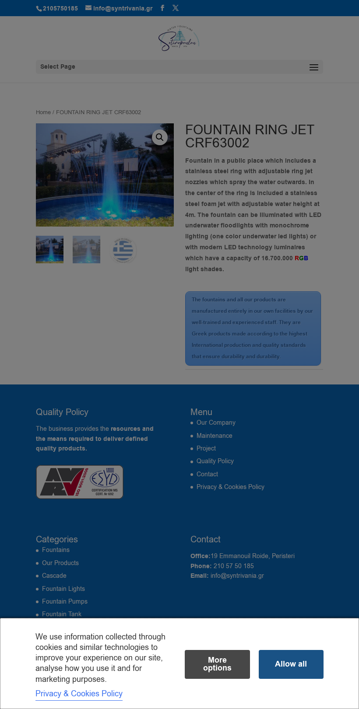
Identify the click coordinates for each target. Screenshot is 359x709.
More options (217, 664)
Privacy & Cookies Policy (79, 693)
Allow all (291, 664)
